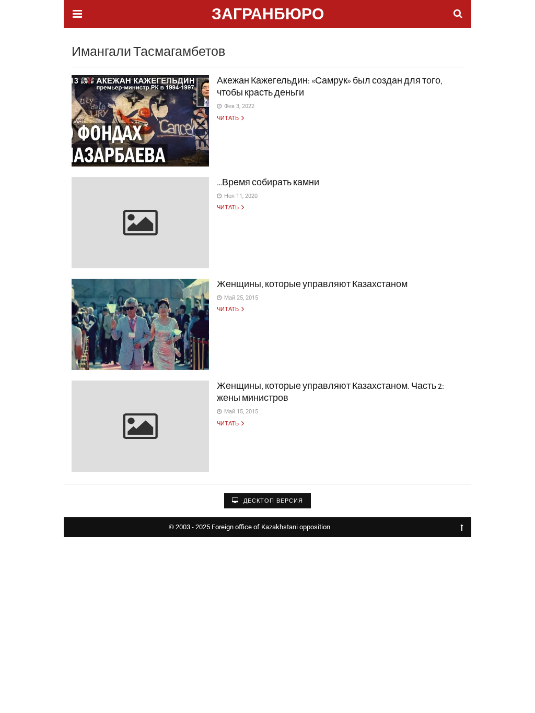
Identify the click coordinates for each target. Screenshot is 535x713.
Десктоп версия (272, 500)
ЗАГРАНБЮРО (268, 15)
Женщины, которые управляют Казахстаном (312, 284)
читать (228, 118)
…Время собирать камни (268, 182)
